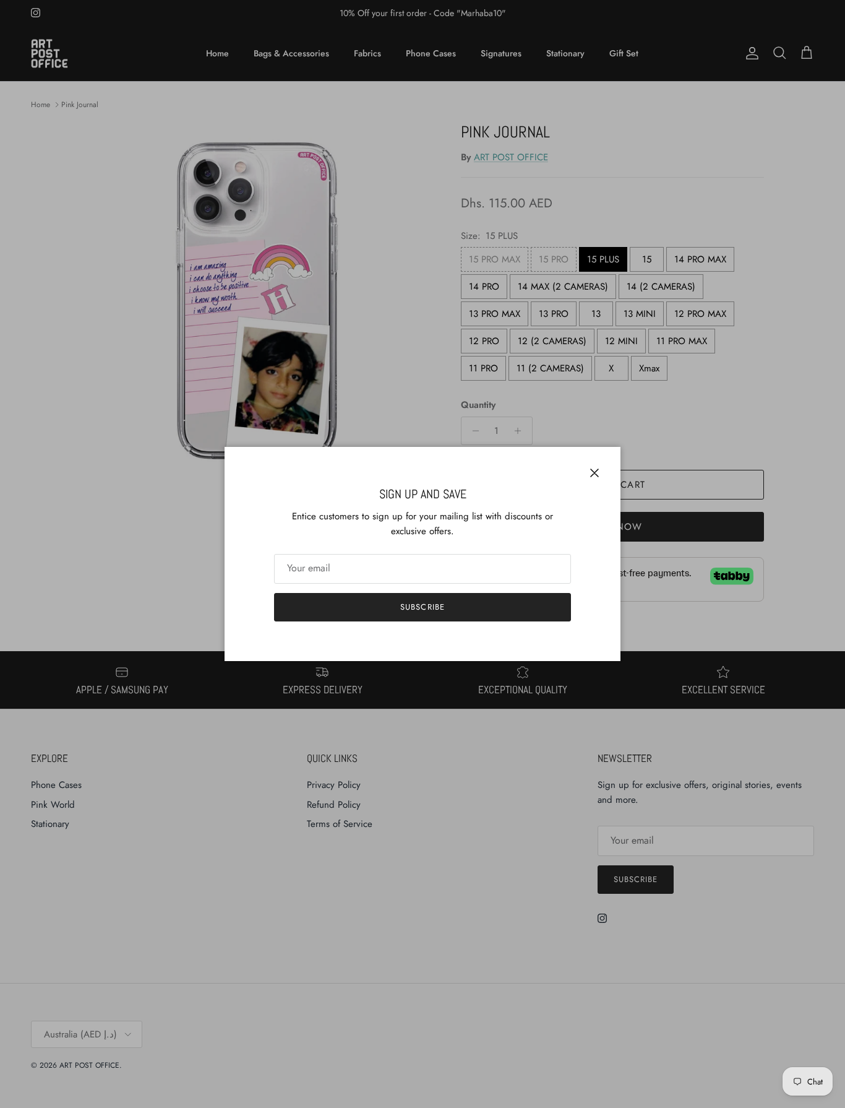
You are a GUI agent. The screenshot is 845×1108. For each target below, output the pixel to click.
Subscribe (422, 607)
